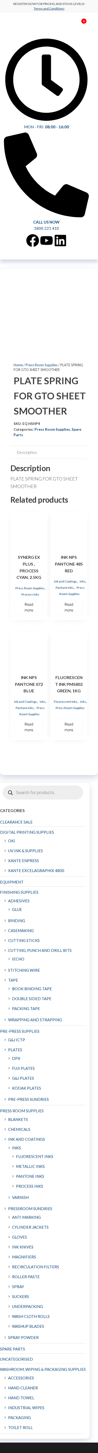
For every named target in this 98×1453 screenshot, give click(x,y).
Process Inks (30, 594)
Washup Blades (28, 1326)
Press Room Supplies (41, 365)
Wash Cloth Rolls (31, 1316)
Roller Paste (26, 1276)
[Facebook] (32, 240)
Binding (16, 920)
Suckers (20, 1296)
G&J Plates (23, 1078)
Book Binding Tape (32, 988)
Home (18, 365)
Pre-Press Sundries (28, 1099)
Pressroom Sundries (30, 1208)
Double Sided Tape (31, 998)
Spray (18, 1286)
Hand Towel (21, 1397)
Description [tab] (27, 452)
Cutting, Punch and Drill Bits (40, 950)
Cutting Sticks (24, 940)
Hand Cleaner (23, 1387)
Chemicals (19, 1129)
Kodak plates (26, 1088)
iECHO (18, 959)
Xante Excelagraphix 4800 (36, 870)
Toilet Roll (20, 1427)
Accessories (21, 1378)
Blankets (18, 1119)
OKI (11, 840)
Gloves (19, 1237)
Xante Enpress (23, 860)
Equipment (12, 882)
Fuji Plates (23, 1068)
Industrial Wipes (26, 1407)
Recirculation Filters (35, 1266)
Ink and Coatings (65, 581)
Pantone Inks (65, 588)
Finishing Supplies (19, 892)
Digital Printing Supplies (27, 832)
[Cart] (81, 25)
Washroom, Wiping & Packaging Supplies (43, 1369)
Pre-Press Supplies (19, 1031)
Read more (29, 607)
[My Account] (76, 24)
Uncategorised (16, 1359)
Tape (13, 980)
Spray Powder (23, 1337)
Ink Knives (22, 1247)
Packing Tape (26, 1008)
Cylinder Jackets (30, 1227)
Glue (17, 909)
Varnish (20, 1197)
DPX (16, 1058)
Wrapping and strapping (35, 1019)
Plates (15, 1049)
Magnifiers (24, 1256)
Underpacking (27, 1306)
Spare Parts (12, 1349)
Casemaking (21, 930)
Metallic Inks (30, 1166)
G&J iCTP (16, 1039)
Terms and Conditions (49, 8)
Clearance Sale (16, 822)
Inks (82, 581)
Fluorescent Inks (65, 702)
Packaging (19, 1417)
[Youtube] (46, 240)
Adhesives (19, 900)
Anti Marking (26, 1217)
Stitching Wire (24, 970)
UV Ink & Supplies (25, 850)
